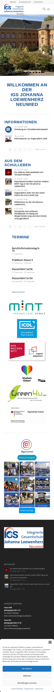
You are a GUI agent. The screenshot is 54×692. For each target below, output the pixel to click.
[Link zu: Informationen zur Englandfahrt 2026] (8, 139)
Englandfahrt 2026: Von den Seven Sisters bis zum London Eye (29, 194)
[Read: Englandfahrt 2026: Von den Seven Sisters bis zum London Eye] (6, 585)
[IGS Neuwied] (22, 9)
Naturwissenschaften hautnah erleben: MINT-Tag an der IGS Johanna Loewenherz (31, 183)
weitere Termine (18, 292)
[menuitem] (13, 2)
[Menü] (48, 9)
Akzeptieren (27, 669)
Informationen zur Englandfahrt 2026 (30, 138)
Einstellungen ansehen (27, 683)
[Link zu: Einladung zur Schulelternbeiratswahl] (8, 129)
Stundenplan (38, 2)
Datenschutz (29, 689)
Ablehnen (27, 676)
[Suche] (42, 9)
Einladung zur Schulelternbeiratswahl (31, 129)
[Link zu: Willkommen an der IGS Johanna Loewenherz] (8, 202)
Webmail (13, 2)
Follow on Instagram (27, 457)
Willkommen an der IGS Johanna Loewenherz (28, 203)
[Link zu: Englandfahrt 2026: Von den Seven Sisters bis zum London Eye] (8, 193)
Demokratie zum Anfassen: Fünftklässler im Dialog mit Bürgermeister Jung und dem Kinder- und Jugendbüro (30, 215)
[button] (50, 642)
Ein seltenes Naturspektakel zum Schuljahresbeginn (28, 173)
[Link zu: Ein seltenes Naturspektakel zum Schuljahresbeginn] (8, 172)
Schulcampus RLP (25, 2)
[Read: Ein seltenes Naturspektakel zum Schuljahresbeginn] (6, 570)
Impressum (39, 689)
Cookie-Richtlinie (17, 689)
